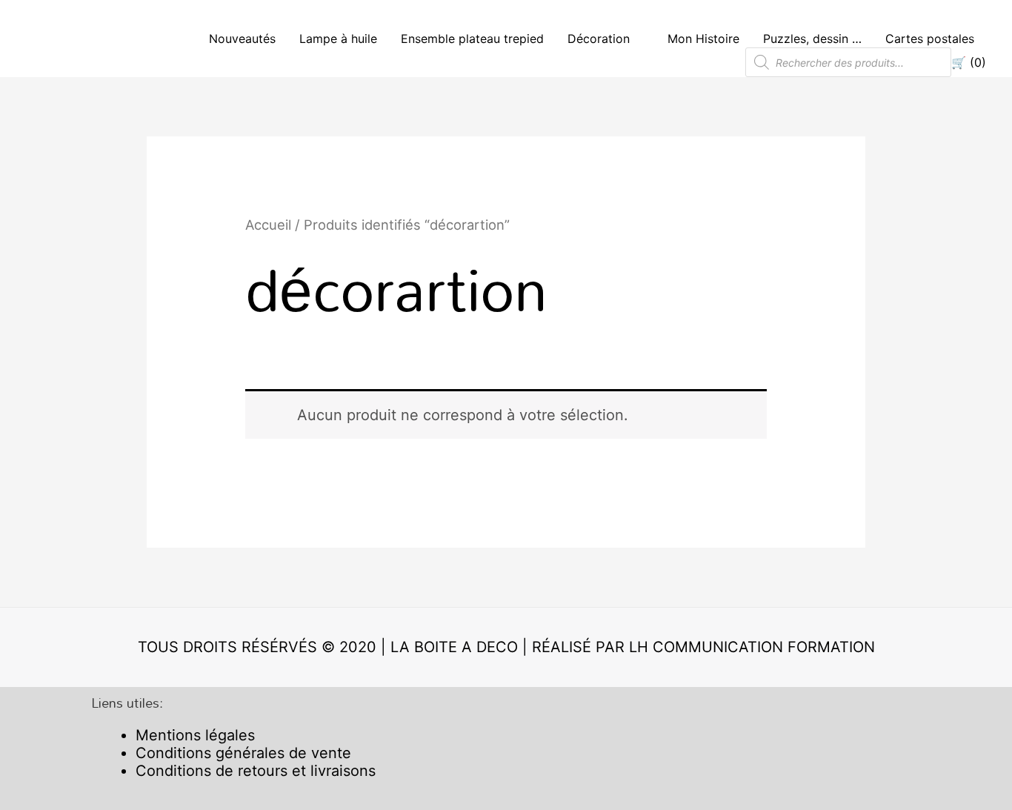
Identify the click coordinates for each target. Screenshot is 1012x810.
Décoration (598, 38)
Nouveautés (242, 38)
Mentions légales (195, 735)
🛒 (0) (968, 62)
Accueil (268, 224)
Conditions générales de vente (243, 753)
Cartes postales (929, 38)
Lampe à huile (338, 38)
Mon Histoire (703, 38)
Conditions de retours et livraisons (256, 771)
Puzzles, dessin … (812, 38)
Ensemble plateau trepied (472, 38)
